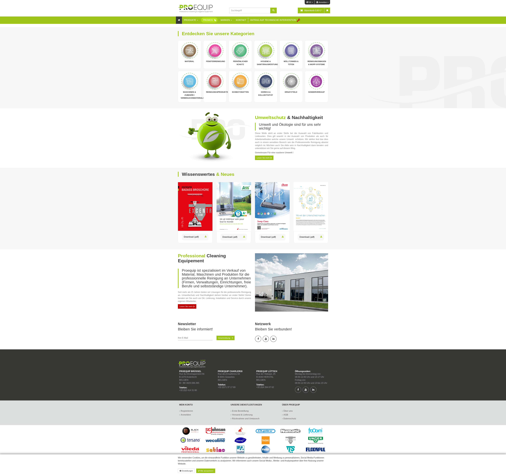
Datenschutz (289, 418)
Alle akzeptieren (206, 471)
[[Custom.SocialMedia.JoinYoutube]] (266, 339)
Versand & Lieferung (242, 415)
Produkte (190, 20)
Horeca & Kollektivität (265, 93)
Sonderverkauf (316, 92)
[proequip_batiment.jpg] (291, 282)
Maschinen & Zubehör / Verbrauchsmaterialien (193, 95)
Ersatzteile (291, 92)
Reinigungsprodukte (217, 92)
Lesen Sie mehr (186, 306)
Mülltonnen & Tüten (291, 62)
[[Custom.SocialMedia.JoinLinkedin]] (273, 339)
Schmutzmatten (240, 92)
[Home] (179, 20)
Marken (226, 20)
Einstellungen (187, 471)
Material (189, 61)
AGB (285, 415)
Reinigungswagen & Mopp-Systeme (317, 62)
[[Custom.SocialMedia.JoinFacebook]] (258, 339)
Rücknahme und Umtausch (245, 418)
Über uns (288, 411)
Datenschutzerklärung (314, 471)
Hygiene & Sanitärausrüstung (267, 62)
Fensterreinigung (215, 61)
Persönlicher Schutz (240, 62)
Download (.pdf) (191, 237)
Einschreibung (224, 338)
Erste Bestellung (240, 411)
